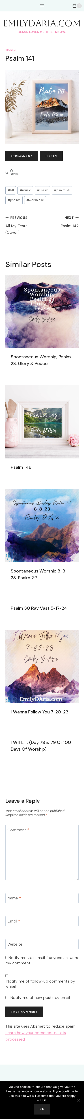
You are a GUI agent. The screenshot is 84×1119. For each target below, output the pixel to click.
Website (14, 944)
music (10, 50)
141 (11, 190)
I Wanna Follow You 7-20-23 (39, 712)
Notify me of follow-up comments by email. (40, 984)
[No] (78, 1100)
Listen (51, 156)
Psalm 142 (70, 222)
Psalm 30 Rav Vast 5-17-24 (39, 608)
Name (14, 898)
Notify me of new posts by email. (40, 997)
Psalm (42, 190)
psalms (14, 200)
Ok (42, 1108)
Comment (18, 830)
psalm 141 (62, 190)
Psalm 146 (21, 467)
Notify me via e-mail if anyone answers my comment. (41, 960)
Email (13, 921)
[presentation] (42, 311)
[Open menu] (42, 5)
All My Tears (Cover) (16, 225)
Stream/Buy (21, 156)
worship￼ (35, 200)
